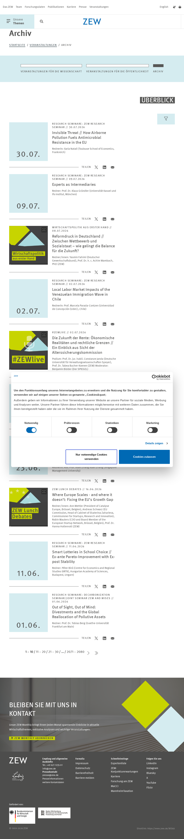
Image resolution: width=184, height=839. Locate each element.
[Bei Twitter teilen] (97, 167)
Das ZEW (8, 7)
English (164, 7)
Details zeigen (154, 443)
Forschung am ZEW (122, 781)
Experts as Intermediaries (74, 185)
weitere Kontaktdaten (53, 782)
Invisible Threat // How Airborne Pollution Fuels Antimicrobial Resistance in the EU (79, 138)
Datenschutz (82, 768)
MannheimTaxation (122, 791)
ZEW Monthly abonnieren (34, 738)
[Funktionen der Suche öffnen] (41, 22)
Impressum (81, 763)
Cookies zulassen (144, 456)
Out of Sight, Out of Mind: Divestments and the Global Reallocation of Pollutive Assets (79, 612)
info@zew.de (49, 769)
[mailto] (113, 167)
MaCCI (114, 786)
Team (19, 7)
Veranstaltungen (99, 7)
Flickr (149, 787)
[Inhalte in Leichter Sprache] (180, 7)
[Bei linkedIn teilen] (105, 167)
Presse (83, 7)
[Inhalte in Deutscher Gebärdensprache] (174, 7)
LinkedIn (151, 763)
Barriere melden (84, 778)
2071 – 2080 (75, 652)
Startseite (17, 45)
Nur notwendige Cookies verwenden (91, 456)
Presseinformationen (52, 779)
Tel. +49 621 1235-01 (52, 765)
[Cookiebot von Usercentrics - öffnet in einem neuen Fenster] (154, 377)
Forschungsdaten (35, 7)
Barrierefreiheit (84, 773)
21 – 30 (53, 652)
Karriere (71, 7)
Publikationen (56, 7)
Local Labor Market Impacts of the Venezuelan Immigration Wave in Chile (81, 294)
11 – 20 (41, 652)
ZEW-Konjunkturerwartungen (124, 770)
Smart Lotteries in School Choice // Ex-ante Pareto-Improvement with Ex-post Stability (83, 557)
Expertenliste (118, 763)
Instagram (152, 768)
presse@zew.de (50, 775)
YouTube (151, 783)
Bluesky (151, 773)
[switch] (72, 430)
